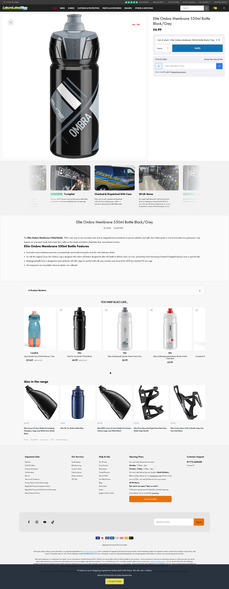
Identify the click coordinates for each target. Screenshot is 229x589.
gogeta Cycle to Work (106, 493)
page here (155, 493)
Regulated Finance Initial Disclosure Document (40, 489)
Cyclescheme (29, 472)
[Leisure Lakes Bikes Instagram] (37, 522)
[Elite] (136, 24)
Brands (128, 8)
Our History (103, 462)
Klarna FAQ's (103, 476)
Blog (100, 483)
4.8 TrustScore (12, 2)
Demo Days (103, 486)
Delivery (27, 462)
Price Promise (103, 465)
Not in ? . (170, 72)
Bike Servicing (76, 465)
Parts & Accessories (111, 8)
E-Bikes (71, 8)
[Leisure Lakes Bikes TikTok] (53, 522)
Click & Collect (189, 2)
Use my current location (158, 66)
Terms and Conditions (32, 479)
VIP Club (74, 479)
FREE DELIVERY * (159, 2)
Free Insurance (76, 472)
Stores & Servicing (144, 8)
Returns (27, 476)
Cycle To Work (76, 469)
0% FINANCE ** (205, 2)
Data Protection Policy (32, 493)
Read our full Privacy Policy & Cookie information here (114, 575)
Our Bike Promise (105, 479)
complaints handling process (158, 561)
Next (202, 410)
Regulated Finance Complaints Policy (37, 486)
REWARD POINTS (221, 2)
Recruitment (103, 469)
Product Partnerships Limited (89, 551)
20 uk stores (173, 2)
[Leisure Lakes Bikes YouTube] (45, 522)
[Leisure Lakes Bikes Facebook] (29, 522)
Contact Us (190, 465)
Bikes (62, 8)
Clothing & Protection (88, 8)
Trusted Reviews (104, 472)
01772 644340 (194, 462)
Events (101, 489)
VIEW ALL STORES (150, 499)
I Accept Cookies (115, 581)
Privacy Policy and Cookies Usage (36, 483)
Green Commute (77, 476)
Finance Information (31, 469)
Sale (55, 8)
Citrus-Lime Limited (122, 545)
